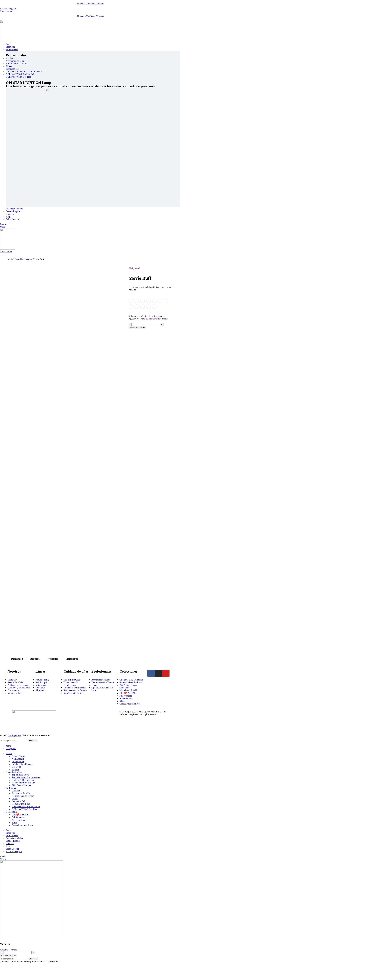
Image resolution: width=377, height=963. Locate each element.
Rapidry (15, 769)
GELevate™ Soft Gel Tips (24, 809)
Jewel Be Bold (18, 820)
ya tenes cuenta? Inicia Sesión (154, 318)
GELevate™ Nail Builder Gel (26, 806)
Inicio (10, 259)
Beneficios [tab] (35, 659)
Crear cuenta (6, 11)
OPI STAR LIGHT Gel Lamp (28, 83)
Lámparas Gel (18, 801)
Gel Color (16, 766)
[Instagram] (158, 673)
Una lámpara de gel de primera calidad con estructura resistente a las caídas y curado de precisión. (81, 86)
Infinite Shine (18, 761)
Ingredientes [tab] (72, 659)
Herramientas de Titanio (23, 796)
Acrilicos (16, 790)
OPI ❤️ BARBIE (20, 814)
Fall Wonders (18, 817)
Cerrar (3, 859)
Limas (15, 798)
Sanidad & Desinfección (23, 780)
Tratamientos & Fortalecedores (26, 777)
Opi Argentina (14, 735)
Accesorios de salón (21, 793)
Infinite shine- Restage (22, 764)
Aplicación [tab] (53, 659)
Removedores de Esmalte (23, 782)
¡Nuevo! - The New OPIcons (90, 3)
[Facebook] (151, 673)
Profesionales (16, 55)
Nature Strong (18, 756)
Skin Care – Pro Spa (21, 785)
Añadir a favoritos (137, 328)
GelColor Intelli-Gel (21, 804)
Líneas (16, 259)
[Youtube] (166, 673)
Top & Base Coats (20, 774)
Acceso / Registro (14, 851)
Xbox (14, 822)
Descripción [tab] (17, 659)
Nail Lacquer (26, 259)
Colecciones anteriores (22, 825)
